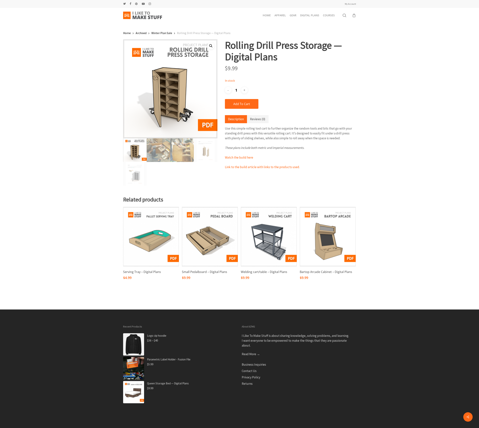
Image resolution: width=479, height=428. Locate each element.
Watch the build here (239, 157)
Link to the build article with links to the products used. (262, 167)
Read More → (251, 354)
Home (127, 33)
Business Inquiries (254, 364)
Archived (141, 33)
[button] (211, 46)
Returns (247, 384)
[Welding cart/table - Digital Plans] (269, 236)
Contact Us (249, 371)
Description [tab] (236, 119)
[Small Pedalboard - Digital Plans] (210, 236)
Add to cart (241, 104)
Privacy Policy (251, 377)
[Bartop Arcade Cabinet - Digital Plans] (328, 236)
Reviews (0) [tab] (257, 119)
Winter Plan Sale (161, 33)
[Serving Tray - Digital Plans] (151, 236)
